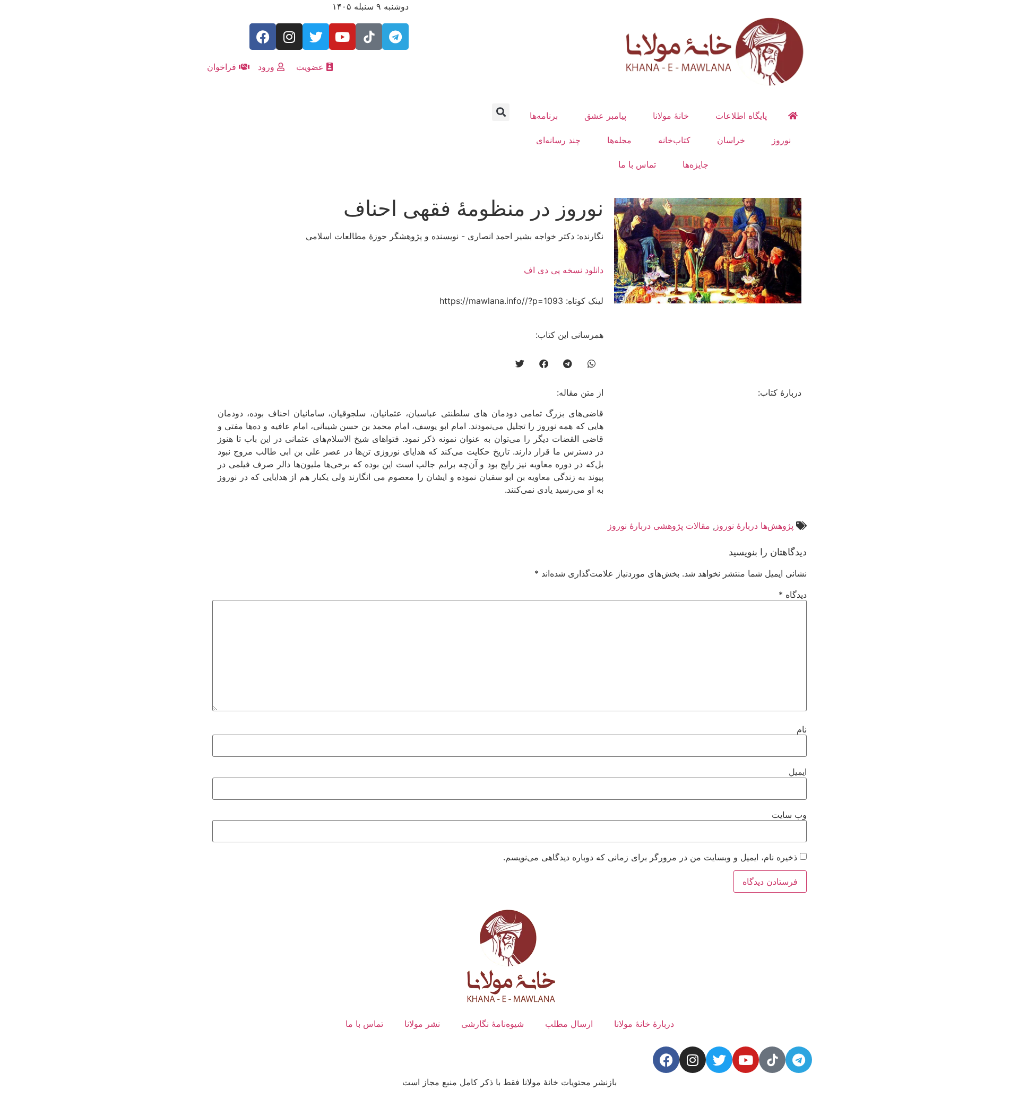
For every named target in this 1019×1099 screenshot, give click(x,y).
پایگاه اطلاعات (741, 115)
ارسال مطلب (569, 1023)
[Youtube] (342, 36)
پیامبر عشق (605, 115)
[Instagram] (289, 36)
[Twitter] (316, 36)
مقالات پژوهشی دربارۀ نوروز (659, 525)
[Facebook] (262, 36)
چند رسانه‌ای (558, 140)
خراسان (731, 140)
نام (802, 729)
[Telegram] (395, 36)
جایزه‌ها (696, 164)
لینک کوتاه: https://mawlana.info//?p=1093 (521, 300)
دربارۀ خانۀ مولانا (644, 1023)
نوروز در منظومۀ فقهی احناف (473, 208)
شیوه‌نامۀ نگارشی (492, 1023)
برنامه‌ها (544, 115)
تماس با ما (637, 164)
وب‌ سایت (789, 814)
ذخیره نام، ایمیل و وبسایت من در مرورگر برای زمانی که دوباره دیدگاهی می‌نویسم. (650, 857)
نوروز (781, 140)
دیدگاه (793, 594)
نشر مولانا (422, 1023)
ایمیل (798, 771)
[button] (501, 112)
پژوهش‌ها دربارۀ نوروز (754, 525)
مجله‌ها (619, 140)
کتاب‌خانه (674, 140)
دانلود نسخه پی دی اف (563, 270)
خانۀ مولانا (671, 115)
